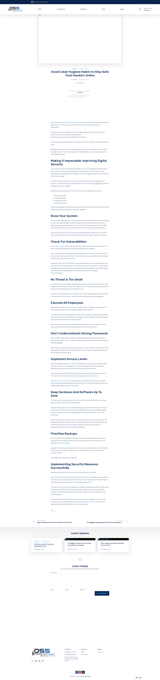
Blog (103, 9)
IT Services (68, 649)
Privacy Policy (87, 676)
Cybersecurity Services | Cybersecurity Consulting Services (71, 658)
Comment (54, 572)
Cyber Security (83, 68)
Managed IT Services (70, 652)
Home (40, 9)
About (122, 9)
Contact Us (147, 10)
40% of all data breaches (75, 122)
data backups (65, 443)
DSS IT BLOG (84, 654)
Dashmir (75, 79)
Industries (83, 9)
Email (67, 589)
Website (82, 589)
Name (53, 589)
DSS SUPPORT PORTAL (41, 2)
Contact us (92, 502)
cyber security (60, 246)
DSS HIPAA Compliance (71, 654)
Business (74, 68)
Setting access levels (58, 381)
